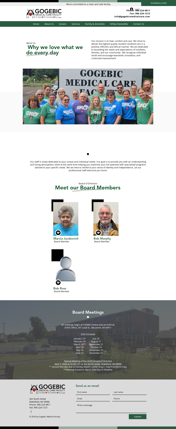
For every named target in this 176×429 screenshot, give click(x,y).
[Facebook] (31, 412)
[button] (75, 24)
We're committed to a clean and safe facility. (88, 4)
